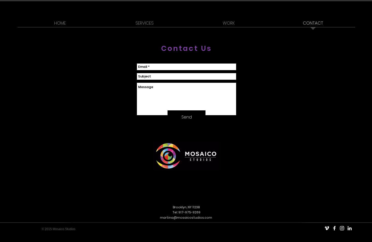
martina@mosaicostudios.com (186, 217)
